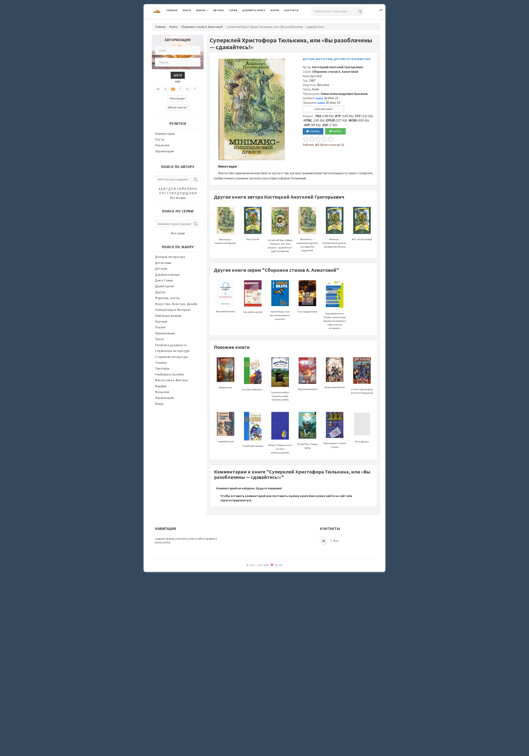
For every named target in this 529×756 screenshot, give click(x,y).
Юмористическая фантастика (264, 741)
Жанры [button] (201, 10)
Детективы (163, 263)
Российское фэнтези (258, 584)
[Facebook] (195, 89)
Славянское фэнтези (258, 603)
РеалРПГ (248, 575)
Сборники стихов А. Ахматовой (202, 27)
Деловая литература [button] (210, 21)
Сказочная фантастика (259, 594)
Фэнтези (249, 686)
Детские (161, 269)
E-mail (334, 540)
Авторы (218, 10)
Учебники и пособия (169, 374)
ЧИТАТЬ (337, 131)
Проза (159, 339)
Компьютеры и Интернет (173, 310)
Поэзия (160, 327)
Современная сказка (257, 621)
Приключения (165, 333)
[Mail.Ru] (165, 89)
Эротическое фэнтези (258, 732)
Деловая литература (257, 21)
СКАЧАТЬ (314, 131)
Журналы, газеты (167, 298)
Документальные (167, 275)
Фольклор (162, 392)
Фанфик (160, 386)
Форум (274, 10)
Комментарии (165, 134)
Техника (161, 363)
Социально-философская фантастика (270, 631)
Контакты (291, 10)
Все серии (178, 233)
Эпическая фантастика (259, 705)
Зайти (177, 75)
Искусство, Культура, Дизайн (176, 304)
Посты (159, 139)
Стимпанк (250, 640)
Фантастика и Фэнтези (171, 380)
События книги (323, 109)
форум (170, 538)
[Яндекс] (180, 89)
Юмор (159, 404)
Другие (160, 292)
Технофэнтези (253, 658)
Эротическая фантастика (261, 723)
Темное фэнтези (254, 649)
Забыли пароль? (177, 107)
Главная (172, 10)
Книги (186, 10)
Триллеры (162, 368)
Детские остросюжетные (352, 59)
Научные (161, 321)
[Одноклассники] (173, 89)
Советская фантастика (259, 612)
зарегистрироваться (235, 500)
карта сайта (196, 538)
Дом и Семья (164, 280)
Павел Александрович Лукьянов (344, 94)
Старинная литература (171, 357)
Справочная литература (172, 351)
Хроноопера (251, 695)
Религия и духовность (171, 345)
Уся (245, 677)
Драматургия (164, 286)
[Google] (188, 89)
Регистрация (177, 98)
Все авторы (178, 198)
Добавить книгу (253, 10)
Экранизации (164, 151)
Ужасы (247, 668)
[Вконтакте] (158, 89)
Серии (233, 10)
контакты (182, 538)
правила (211, 538)
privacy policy (162, 542)
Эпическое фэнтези (257, 714)
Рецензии (162, 145)
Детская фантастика (317, 59)
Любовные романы (168, 316)
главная (159, 538)
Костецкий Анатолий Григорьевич (337, 67)
